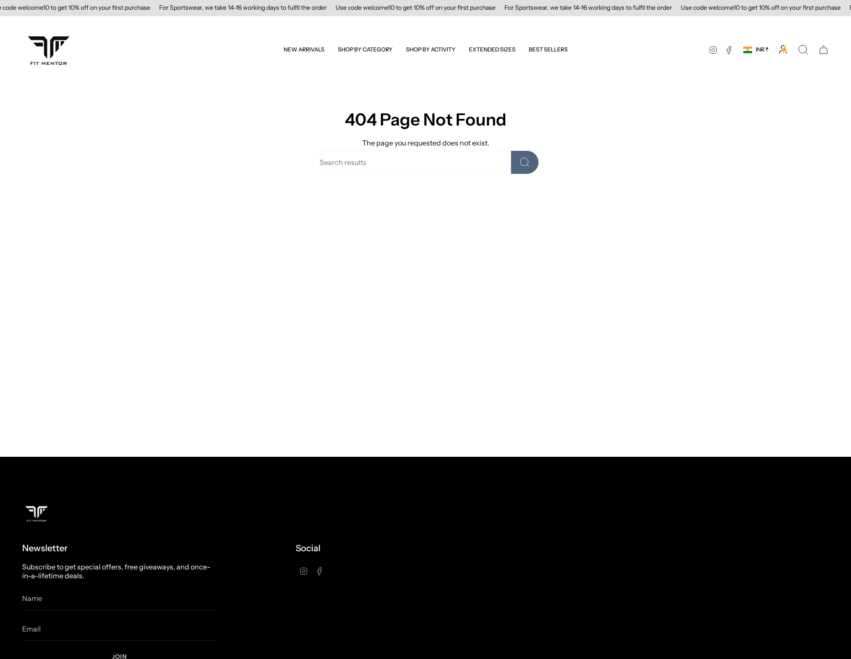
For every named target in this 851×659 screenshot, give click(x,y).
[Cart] (823, 49)
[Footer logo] (36, 513)
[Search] (525, 162)
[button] (365, 49)
